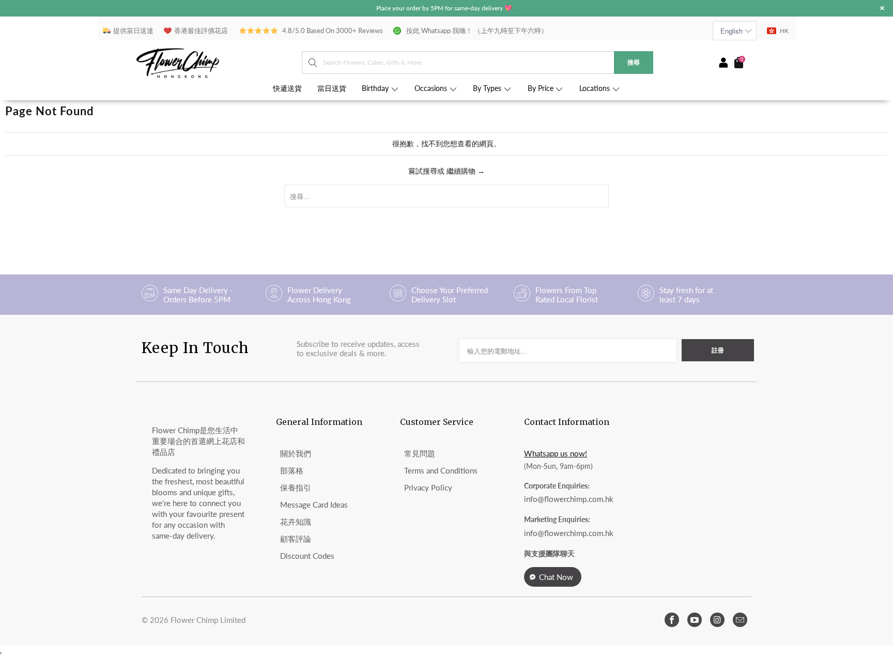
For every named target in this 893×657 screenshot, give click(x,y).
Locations (595, 88)
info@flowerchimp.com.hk (568, 498)
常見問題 (419, 453)
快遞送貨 (287, 88)
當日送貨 (331, 88)
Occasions (431, 88)
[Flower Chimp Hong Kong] (219, 62)
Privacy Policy (428, 487)
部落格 (291, 470)
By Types (488, 88)
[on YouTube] (694, 620)
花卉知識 (295, 521)
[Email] (740, 620)
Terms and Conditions (441, 470)
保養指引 (295, 487)
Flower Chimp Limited (208, 619)
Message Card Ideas (314, 504)
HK (784, 31)
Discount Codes (307, 555)
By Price (542, 88)
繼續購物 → (465, 170)
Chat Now (556, 577)
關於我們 (295, 453)
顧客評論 (295, 538)
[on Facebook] (672, 620)
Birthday (376, 88)
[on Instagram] (717, 620)
